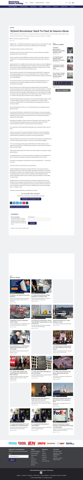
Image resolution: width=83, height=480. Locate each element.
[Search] (70, 3)
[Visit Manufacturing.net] (60, 443)
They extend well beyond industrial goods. (62, 323)
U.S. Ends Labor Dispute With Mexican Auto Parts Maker (41, 372)
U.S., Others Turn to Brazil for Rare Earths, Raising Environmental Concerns (62, 373)
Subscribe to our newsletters (30, 199)
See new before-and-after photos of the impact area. (61, 404)
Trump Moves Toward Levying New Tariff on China (58, 66)
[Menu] (73, 3)
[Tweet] (20, 203)
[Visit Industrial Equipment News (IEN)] (31, 443)
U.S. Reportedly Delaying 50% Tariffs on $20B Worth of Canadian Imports (19, 424)
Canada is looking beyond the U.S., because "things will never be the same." (62, 351)
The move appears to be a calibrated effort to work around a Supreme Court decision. (20, 324)
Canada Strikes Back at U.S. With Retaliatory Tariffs (61, 321)
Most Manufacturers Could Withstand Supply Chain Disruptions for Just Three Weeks (19, 347)
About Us (19, 475)
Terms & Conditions (45, 475)
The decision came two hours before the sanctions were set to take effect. (19, 428)
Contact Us (24, 475)
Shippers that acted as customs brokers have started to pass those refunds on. (63, 429)
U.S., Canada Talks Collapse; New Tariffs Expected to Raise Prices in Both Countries (19, 373)
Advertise (30, 475)
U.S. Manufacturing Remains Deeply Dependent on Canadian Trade (59, 58)
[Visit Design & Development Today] (13, 443)
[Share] (14, 203)
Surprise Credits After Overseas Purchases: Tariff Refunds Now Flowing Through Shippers (63, 425)
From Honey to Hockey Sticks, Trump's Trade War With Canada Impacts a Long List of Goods (59, 75)
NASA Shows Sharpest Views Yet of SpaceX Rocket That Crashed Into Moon (62, 400)
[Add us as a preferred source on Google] (27, 203)
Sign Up (12, 460)
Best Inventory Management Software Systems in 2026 (59, 51)
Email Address (31, 217)
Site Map (64, 475)
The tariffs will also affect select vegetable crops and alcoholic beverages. (40, 326)
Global (12, 27)
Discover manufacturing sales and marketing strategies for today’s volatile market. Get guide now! (19, 300)
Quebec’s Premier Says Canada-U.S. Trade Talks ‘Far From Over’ (40, 399)
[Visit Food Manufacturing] (22, 443)
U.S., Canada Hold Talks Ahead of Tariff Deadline (40, 424)
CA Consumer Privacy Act (55, 475)
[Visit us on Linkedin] (41, 473)
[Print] (11, 203)
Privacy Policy (36, 475)
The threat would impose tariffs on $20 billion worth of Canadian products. (41, 428)
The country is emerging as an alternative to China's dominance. (62, 377)
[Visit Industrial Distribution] (51, 443)
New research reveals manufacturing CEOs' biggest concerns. (19, 351)
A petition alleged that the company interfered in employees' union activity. (41, 375)
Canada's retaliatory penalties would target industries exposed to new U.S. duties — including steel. (19, 378)
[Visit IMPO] (41, 443)
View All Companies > (63, 90)
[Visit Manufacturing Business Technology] (70, 443)
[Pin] (24, 203)
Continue (32, 223)
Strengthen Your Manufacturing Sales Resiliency (19, 295)
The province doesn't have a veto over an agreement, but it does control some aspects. (41, 402)
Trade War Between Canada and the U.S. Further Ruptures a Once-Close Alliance (62, 347)
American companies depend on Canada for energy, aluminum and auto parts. (40, 299)
